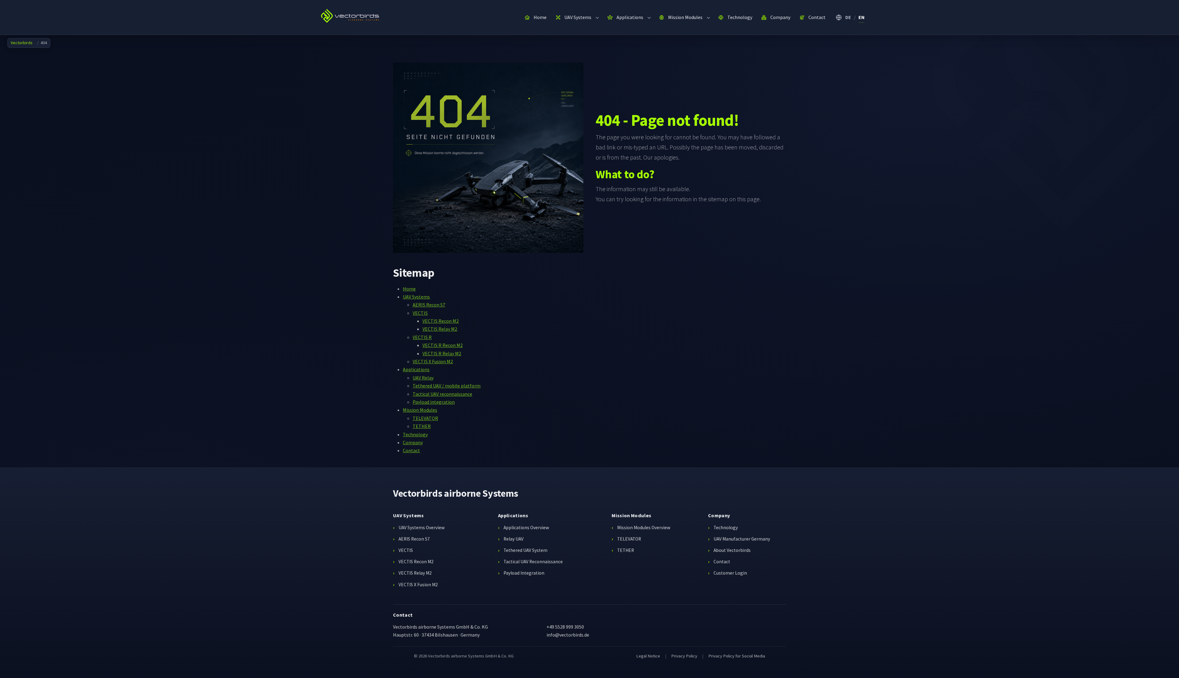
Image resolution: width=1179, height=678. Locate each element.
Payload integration (434, 402)
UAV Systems (416, 297)
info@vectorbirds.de (568, 635)
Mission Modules (420, 410)
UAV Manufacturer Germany (742, 539)
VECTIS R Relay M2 (441, 353)
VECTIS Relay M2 (439, 329)
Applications (416, 369)
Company (413, 442)
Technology (415, 434)
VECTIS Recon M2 (440, 321)
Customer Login (730, 573)
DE (848, 17)
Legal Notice (648, 656)
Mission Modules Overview (643, 527)
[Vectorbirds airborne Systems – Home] (352, 17)
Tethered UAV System (525, 550)
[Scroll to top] (1165, 664)
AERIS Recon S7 (429, 305)
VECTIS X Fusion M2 (433, 361)
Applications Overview (526, 527)
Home (409, 289)
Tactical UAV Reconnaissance (533, 561)
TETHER (422, 426)
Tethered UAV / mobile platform (447, 386)
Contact (411, 450)
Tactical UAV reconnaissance (442, 394)
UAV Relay (423, 378)
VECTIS (420, 313)
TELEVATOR (425, 418)
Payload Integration (524, 573)
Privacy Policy (684, 656)
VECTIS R (422, 337)
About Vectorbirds (732, 550)
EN (861, 17)
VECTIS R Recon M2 (442, 345)
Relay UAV (513, 539)
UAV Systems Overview (422, 527)
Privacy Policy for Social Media (736, 656)
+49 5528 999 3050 (565, 627)
